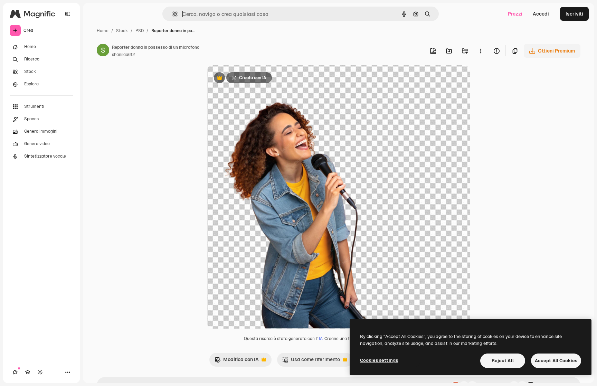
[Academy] (27, 372)
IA (321, 338)
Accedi (541, 14)
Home (102, 31)
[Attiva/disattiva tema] (40, 372)
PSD (139, 31)
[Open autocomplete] (172, 14)
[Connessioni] (15, 372)
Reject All (503, 361)
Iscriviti (574, 14)
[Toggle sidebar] (67, 13)
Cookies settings (379, 360)
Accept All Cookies (556, 361)
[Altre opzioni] (480, 51)
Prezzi (515, 14)
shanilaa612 (123, 54)
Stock (122, 31)
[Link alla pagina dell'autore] (103, 51)
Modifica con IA (237, 361)
